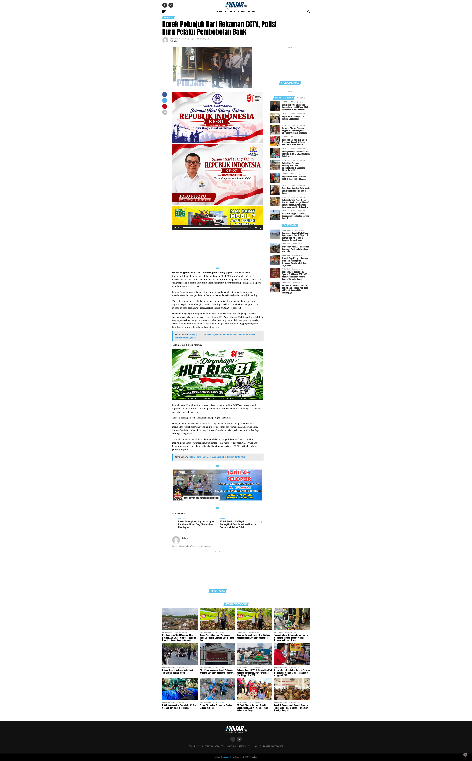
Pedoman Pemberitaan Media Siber (211, 746)
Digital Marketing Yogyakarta (271, 746)
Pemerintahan (221, 11)
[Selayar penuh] (260, 228)
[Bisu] (256, 228)
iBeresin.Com (228, 757)
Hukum (232, 11)
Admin (176, 41)
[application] (217, 218)
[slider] (215, 227)
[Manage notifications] (465, 755)
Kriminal (241, 11)
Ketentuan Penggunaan (248, 746)
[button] (217, 218)
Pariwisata (252, 11)
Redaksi (192, 746)
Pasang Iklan (231, 746)
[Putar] (175, 228)
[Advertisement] (217, 247)
